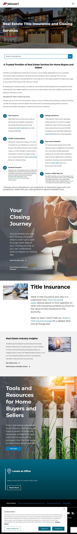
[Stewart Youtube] (68, 514)
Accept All (58, 528)
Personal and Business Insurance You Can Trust (31, 503)
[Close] (64, 509)
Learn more (21, 128)
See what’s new (11, 363)
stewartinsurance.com (15, 178)
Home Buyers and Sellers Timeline (19, 268)
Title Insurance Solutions (54, 503)
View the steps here (17, 260)
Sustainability (66, 503)
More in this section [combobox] (13, 56)
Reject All (44, 528)
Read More (14, 488)
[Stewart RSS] (73, 514)
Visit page (13, 448)
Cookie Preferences (12, 528)
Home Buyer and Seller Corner (17, 366)
